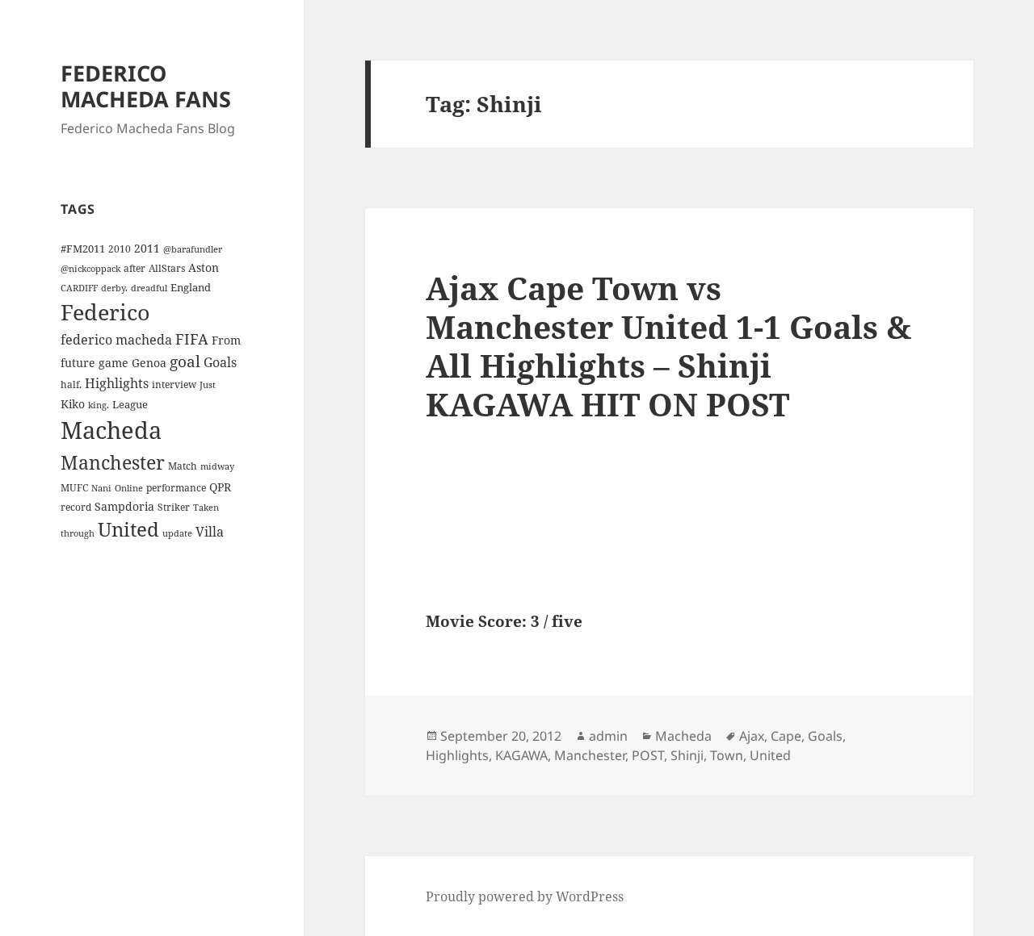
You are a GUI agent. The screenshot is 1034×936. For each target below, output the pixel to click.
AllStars (167, 267)
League (130, 404)
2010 (119, 248)
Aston (203, 267)
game (113, 362)
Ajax (751, 736)
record (76, 506)
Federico (105, 312)
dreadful (149, 288)
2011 (147, 248)
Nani (101, 488)
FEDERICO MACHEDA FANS (146, 86)
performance (176, 487)
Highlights (117, 383)
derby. (114, 288)
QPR (220, 487)
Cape (786, 736)
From (226, 340)
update (177, 533)
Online (129, 488)
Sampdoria (124, 506)
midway (217, 466)
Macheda (111, 430)
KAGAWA (521, 755)
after (134, 267)
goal (185, 361)
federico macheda (116, 340)
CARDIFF (79, 288)
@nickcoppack (90, 268)
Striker (174, 506)
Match (182, 465)
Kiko (73, 404)
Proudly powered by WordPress (525, 896)
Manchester (113, 462)
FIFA (191, 339)
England (190, 287)
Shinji (687, 755)
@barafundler (192, 249)
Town (726, 755)
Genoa (149, 362)
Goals (220, 362)
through (78, 533)
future (78, 362)
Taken (206, 507)
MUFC (74, 487)
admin (608, 736)
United (128, 529)
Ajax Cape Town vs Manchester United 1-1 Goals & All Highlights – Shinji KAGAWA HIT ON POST (668, 345)
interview (174, 384)
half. (71, 384)
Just (208, 385)
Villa (209, 532)
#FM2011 (83, 248)
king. (98, 405)
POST (648, 755)
